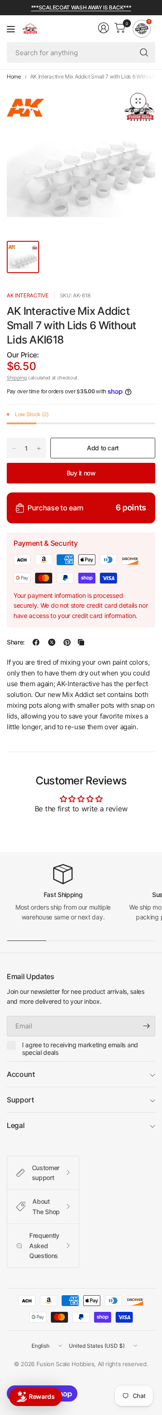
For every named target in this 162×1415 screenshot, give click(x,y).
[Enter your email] (146, 1026)
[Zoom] (138, 101)
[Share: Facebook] (36, 642)
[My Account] (103, 28)
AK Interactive (28, 295)
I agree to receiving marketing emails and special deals (80, 1049)
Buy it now (81, 473)
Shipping (17, 377)
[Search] (144, 52)
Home (14, 76)
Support (20, 1099)
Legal (15, 1125)
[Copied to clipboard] (81, 642)
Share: (16, 642)
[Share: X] (52, 642)
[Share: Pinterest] (67, 642)
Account (21, 1074)
